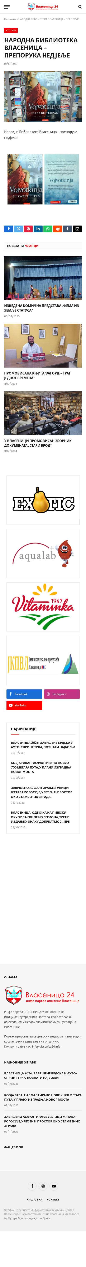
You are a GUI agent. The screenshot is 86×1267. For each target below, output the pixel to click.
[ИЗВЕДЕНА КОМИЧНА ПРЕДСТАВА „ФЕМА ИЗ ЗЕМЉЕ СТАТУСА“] (43, 278)
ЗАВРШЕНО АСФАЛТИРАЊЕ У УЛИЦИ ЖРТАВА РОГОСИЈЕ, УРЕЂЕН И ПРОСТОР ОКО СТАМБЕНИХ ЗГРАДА (41, 792)
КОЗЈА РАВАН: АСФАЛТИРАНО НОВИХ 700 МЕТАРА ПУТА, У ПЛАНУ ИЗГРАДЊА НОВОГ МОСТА (41, 767)
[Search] (79, 7)
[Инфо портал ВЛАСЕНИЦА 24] (43, 7)
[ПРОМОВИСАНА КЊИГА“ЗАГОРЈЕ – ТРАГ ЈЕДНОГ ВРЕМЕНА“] (43, 346)
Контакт (53, 1199)
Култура (11, 30)
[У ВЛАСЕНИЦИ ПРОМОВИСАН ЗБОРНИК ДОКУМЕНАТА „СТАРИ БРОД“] (43, 413)
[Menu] (7, 7)
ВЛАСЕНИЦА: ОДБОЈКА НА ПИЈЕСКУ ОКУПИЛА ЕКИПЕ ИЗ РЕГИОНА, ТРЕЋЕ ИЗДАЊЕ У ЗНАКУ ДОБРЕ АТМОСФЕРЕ (40, 816)
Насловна (10, 19)
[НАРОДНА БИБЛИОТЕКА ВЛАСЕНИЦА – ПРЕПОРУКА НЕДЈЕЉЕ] (43, 96)
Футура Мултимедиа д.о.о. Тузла (29, 1218)
